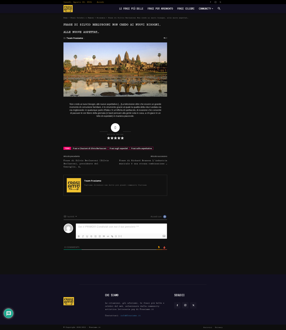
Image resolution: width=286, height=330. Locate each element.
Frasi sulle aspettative (141, 148)
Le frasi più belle (131, 8)
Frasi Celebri (186, 8)
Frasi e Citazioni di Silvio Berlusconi (89, 148)
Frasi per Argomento (160, 8)
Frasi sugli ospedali (119, 148)
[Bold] (79, 236)
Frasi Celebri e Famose (82, 18)
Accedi (100, 2)
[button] (219, 8)
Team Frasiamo (74, 38)
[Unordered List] (100, 236)
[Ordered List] (95, 236)
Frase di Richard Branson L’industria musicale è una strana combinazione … (143, 162)
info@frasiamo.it (130, 315)
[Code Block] (108, 236)
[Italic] (83, 236)
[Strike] (91, 236)
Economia (101, 18)
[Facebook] (210, 2)
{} (116, 236)
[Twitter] (220, 2)
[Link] (112, 236)
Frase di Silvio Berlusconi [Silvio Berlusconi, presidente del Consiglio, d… (86, 163)
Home (65, 18)
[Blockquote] (104, 236)
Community (205, 8)
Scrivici (207, 327)
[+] (120, 236)
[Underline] (87, 236)
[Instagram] (215, 2)
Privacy (219, 327)
